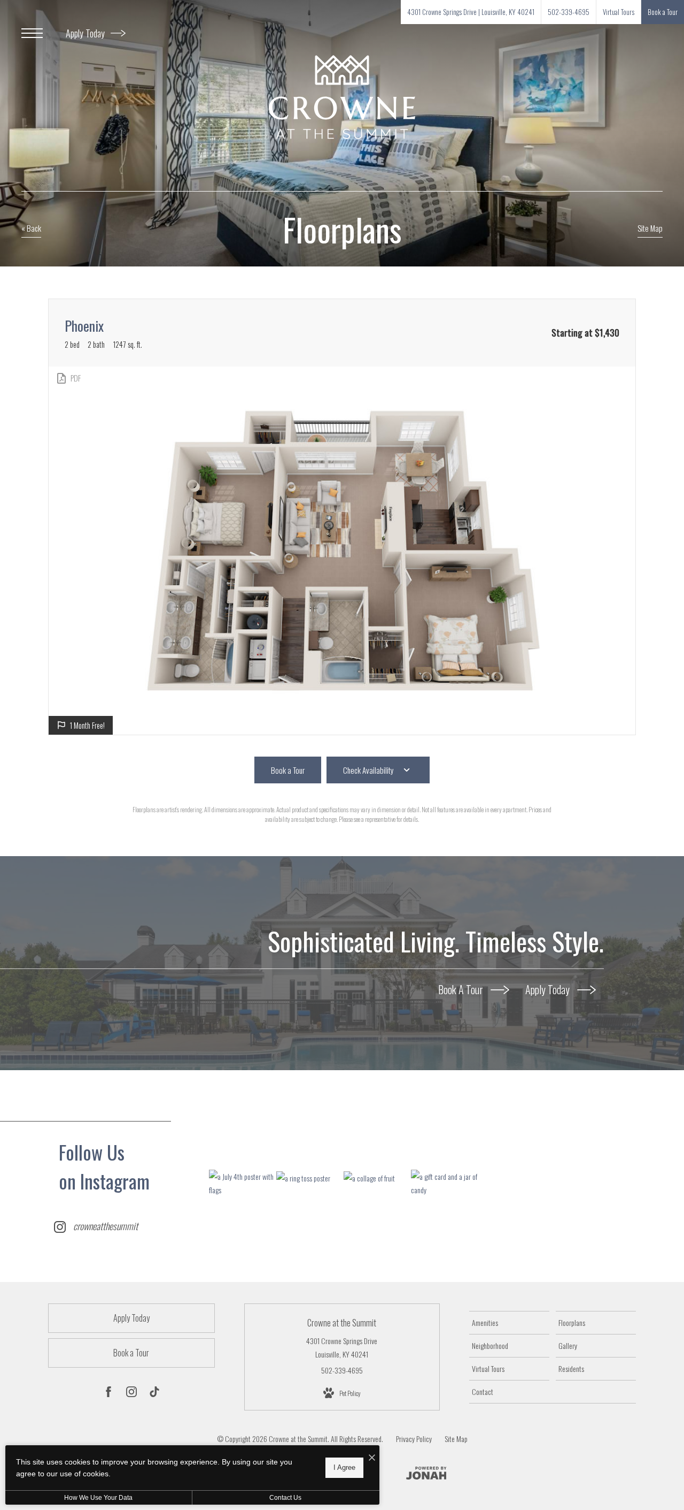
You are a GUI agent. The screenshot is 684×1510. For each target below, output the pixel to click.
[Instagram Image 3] (377, 1177)
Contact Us (285, 1497)
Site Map (456, 1438)
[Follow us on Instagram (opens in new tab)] (131, 1393)
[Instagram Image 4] (444, 1183)
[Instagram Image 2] (309, 1177)
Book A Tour (461, 989)
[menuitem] (509, 1322)
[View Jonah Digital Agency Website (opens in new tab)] (426, 1475)
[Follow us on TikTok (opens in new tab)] (154, 1393)
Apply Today (86, 33)
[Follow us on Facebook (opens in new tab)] (108, 1393)
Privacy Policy (414, 1438)
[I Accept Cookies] (372, 1457)
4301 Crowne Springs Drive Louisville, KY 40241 (341, 1347)
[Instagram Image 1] (242, 1183)
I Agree (344, 1467)
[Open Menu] (32, 33)
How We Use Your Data (98, 1497)
